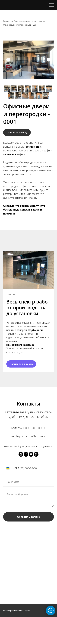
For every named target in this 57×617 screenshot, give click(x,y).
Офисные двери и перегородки (28, 21)
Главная (6, 21)
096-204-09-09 (35, 428)
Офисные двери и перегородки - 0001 (20, 25)
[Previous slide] (8, 59)
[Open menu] (51, 5)
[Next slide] (49, 59)
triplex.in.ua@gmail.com (33, 436)
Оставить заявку (28, 516)
